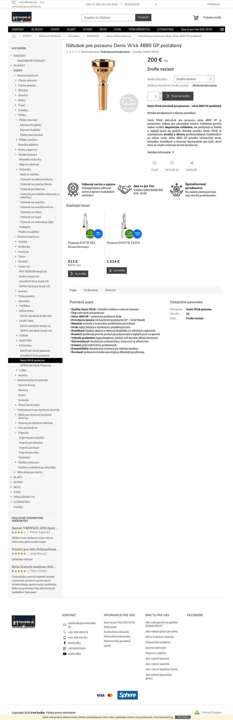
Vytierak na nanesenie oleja (36, 222)
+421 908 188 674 (78, 632)
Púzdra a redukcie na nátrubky (37, 467)
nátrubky (24, 301)
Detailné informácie (159, 152)
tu (172, 717)
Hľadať (143, 17)
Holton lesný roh (29, 276)
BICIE (17, 487)
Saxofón (23, 95)
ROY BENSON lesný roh (33, 271)
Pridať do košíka (180, 96)
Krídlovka (24, 246)
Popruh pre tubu (29, 452)
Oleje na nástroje (29, 164)
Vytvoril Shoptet (211, 712)
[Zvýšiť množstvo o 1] (160, 94)
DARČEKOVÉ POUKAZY (31, 60)
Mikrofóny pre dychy (29, 472)
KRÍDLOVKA (26, 311)
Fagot (21, 105)
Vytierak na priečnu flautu (36, 184)
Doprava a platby (156, 653)
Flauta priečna (27, 85)
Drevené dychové (27, 75)
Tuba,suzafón (26, 296)
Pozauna (23, 251)
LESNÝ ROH (26, 321)
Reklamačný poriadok (117, 641)
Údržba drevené (27, 154)
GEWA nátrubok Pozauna (35, 365)
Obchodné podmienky (117, 636)
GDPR (107, 645)
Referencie (132, 4)
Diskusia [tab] (110, 290)
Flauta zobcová (27, 80)
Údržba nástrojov (28, 462)
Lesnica (22, 291)
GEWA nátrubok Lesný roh (36, 330)
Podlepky (24, 227)
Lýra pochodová (27, 427)
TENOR (23, 335)
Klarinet (23, 90)
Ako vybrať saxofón (157, 664)
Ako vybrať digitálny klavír (162, 669)
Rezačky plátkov (28, 144)
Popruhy (23, 432)
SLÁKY (18, 477)
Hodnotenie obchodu (116, 631)
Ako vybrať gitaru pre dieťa (162, 631)
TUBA (22, 370)
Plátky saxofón (28, 139)
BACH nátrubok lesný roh (35, 326)
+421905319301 (77, 648)
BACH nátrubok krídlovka (36, 316)
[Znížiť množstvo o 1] (160, 98)
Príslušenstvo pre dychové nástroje (38, 409)
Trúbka (22, 241)
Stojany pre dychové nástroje (35, 423)
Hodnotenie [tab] (91, 290)
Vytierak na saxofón (32, 202)
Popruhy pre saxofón (31, 437)
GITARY (18, 482)
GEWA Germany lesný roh (34, 286)
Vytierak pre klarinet (32, 189)
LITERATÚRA (22, 502)
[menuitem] (18, 29)
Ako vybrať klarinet (157, 658)
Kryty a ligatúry (27, 149)
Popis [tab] (73, 290)
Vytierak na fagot (30, 217)
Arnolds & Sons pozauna (34, 355)
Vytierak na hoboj (31, 212)
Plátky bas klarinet (31, 135)
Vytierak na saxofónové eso (36, 207)
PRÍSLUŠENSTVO (24, 497)
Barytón (23, 261)
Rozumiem (183, 717)
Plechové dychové (28, 236)
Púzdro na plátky (28, 231)
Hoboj (21, 100)
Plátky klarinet (28, 120)
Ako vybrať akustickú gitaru (159, 676)
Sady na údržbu (29, 174)
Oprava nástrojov (156, 647)
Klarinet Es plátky (31, 125)
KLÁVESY (19, 65)
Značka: (146, 52)
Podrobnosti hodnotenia (115, 52)
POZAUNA (25, 345)
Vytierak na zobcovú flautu (36, 179)
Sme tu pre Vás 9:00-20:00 (101, 4)
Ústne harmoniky (29, 404)
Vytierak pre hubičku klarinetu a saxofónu (39, 195)
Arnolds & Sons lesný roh (34, 281)
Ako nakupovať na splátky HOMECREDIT (162, 624)
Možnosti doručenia (205, 85)
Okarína (23, 390)
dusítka (22, 375)
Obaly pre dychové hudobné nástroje (34, 416)
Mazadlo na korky (30, 159)
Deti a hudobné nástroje (160, 636)
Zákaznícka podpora (158, 642)
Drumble (23, 400)
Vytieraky (25, 169)
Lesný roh (24, 266)
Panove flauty (26, 385)
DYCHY (18, 70)
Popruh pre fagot (29, 447)
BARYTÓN (25, 340)
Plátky (22, 115)
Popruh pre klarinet (31, 442)
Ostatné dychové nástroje (32, 380)
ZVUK (17, 492)
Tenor (21, 256)
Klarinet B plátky (30, 130)
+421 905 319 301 (77, 637)
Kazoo (22, 395)
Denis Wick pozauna (32, 360)
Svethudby (74, 643)
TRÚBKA (24, 306)
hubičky (23, 110)
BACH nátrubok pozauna (35, 350)
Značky (18, 507)
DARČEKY (20, 55)
